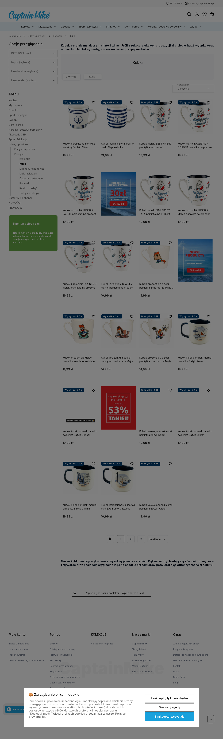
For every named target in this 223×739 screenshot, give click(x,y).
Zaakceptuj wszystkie (169, 716)
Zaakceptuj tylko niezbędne (170, 698)
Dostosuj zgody (169, 707)
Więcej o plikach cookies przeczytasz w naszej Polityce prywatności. (77, 715)
